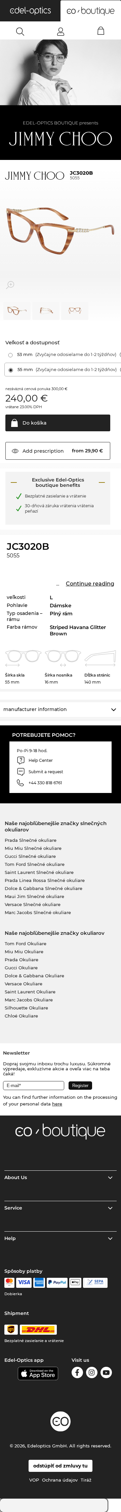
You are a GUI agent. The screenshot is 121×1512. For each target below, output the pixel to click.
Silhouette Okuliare (26, 1007)
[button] (30, 10)
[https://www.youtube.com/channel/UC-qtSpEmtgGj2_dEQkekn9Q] (106, 1374)
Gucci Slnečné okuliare (30, 856)
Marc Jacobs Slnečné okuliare (38, 912)
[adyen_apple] (75, 1283)
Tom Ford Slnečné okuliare (35, 864)
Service (13, 1208)
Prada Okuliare (21, 959)
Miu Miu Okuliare (24, 951)
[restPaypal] (57, 1283)
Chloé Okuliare (21, 1015)
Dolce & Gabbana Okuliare (34, 975)
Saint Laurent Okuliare (30, 991)
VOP (34, 1480)
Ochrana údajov (60, 1480)
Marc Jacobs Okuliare (29, 999)
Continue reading (90, 584)
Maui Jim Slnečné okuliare (34, 896)
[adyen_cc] (9, 1283)
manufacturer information (35, 709)
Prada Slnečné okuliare (30, 840)
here (57, 1103)
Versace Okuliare (23, 983)
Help (10, 1238)
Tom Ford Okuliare (25, 943)
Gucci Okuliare (21, 967)
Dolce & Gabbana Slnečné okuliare (43, 888)
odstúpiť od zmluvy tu (60, 1466)
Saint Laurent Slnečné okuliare (39, 872)
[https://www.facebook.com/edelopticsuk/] (77, 1374)
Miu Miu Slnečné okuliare (33, 848)
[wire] (95, 1283)
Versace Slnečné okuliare (33, 904)
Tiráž (86, 1480)
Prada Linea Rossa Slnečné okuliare (45, 880)
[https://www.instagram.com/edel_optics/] (91, 1374)
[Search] (20, 31)
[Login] (60, 31)
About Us (15, 1177)
